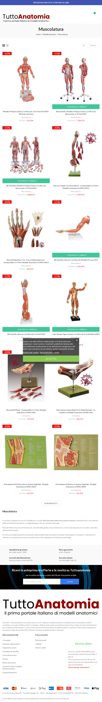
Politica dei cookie (30, 352)
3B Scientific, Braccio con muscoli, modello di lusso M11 (76, 260)
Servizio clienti (83, 643)
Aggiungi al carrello (77, 107)
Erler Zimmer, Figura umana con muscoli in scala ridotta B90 (75, 334)
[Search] (89, 14)
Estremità (26, 416)
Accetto (51, 358)
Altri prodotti (51, 503)
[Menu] (3, 8)
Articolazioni (26, 490)
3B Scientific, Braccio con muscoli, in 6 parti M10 (26, 334)
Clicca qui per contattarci (78, 667)
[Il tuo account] (98, 14)
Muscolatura (26, 117)
